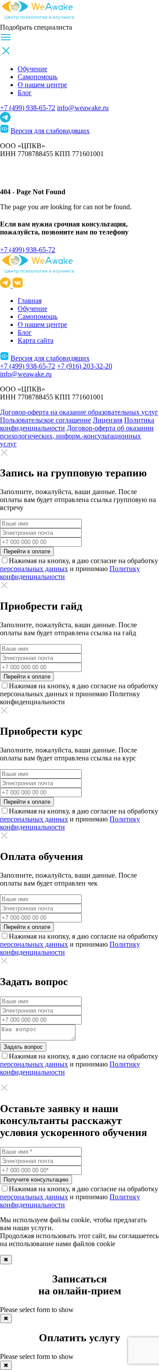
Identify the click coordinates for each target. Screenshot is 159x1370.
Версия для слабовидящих (50, 130)
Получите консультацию (36, 1179)
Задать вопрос (23, 1047)
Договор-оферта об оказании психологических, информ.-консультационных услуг (77, 436)
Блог (25, 92)
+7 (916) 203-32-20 (84, 366)
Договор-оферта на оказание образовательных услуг (79, 412)
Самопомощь (37, 77)
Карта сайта (35, 340)
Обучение (32, 69)
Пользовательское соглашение (45, 420)
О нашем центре (42, 84)
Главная (30, 300)
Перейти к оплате (27, 551)
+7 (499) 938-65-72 (27, 107)
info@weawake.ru (83, 107)
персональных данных (34, 568)
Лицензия (107, 420)
